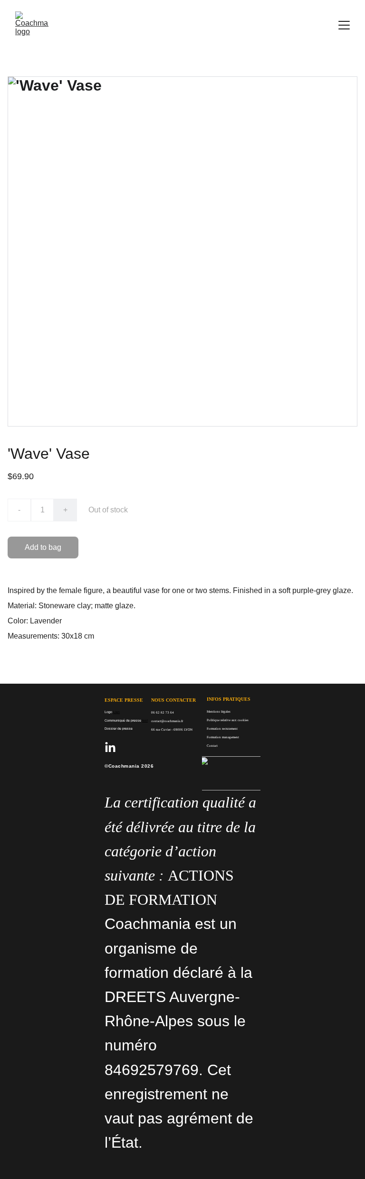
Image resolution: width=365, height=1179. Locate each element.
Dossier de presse (119, 728)
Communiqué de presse (123, 720)
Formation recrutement (222, 729)
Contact (212, 746)
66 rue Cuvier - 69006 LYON (171, 730)
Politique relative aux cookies (228, 720)
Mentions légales (219, 712)
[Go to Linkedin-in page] (110, 747)
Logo (108, 712)
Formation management (223, 737)
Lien (116, 712)
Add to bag (43, 547)
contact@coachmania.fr (167, 721)
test (145, 720)
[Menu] (344, 25)
